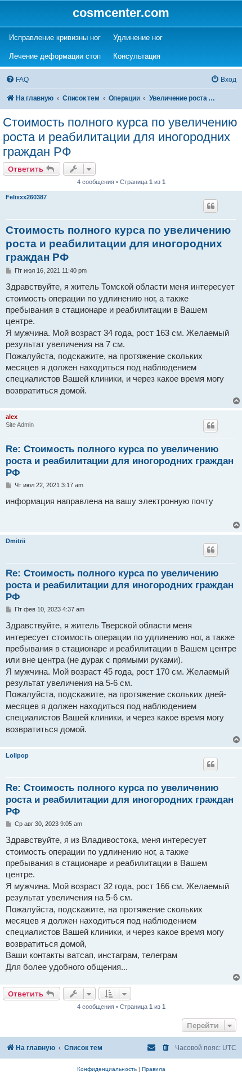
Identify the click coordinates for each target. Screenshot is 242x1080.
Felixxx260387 (26, 197)
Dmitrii (15, 540)
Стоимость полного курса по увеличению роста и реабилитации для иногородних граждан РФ (120, 137)
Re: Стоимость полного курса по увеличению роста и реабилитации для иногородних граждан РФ (120, 461)
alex (11, 416)
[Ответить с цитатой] (210, 206)
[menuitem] (17, 80)
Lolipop (17, 755)
